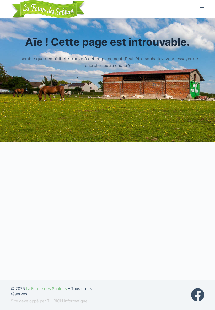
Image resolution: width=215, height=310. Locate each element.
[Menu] (202, 9)
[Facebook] (197, 294)
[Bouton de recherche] (154, 85)
